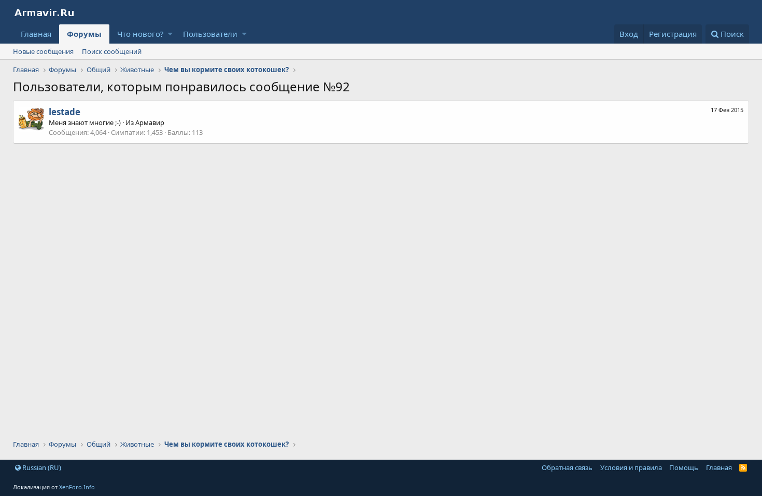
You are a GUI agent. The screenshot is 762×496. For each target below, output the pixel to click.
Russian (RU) (41, 467)
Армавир (149, 122)
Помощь (683, 467)
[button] (170, 34)
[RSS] (743, 467)
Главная (36, 34)
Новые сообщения (43, 51)
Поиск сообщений (112, 51)
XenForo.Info (77, 487)
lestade (64, 112)
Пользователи (210, 34)
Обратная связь (567, 467)
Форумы (84, 34)
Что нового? (140, 34)
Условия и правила (631, 467)
